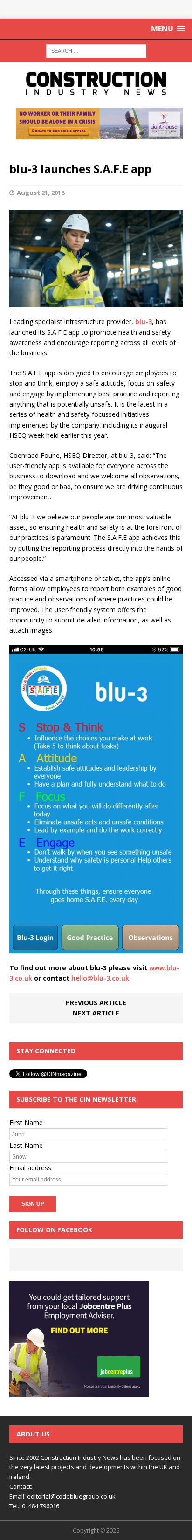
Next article (96, 1012)
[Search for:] (96, 50)
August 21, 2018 (40, 192)
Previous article (96, 1002)
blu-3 (143, 321)
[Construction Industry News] (96, 83)
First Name (26, 1122)
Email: (18, 1496)
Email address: (31, 1167)
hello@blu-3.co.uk (100, 978)
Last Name (26, 1145)
